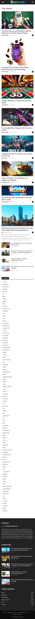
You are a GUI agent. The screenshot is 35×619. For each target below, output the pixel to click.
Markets (5, 428)
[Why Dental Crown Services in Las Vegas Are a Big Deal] (6, 268)
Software (5, 474)
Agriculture (6, 286)
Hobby (4, 381)
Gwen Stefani (6, 372)
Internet (5, 401)
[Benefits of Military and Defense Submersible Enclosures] (6, 261)
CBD (4, 318)
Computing (6, 323)
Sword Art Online (7, 486)
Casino (4, 316)
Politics (4, 459)
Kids (4, 408)
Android (5, 289)
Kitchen (5, 411)
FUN (4, 362)
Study (4, 481)
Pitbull (4, 457)
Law (4, 413)
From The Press (7, 360)
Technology (6, 491)
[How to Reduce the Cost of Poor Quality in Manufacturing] (6, 245)
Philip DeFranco (7, 454)
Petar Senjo (4, 158)
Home (3, 6)
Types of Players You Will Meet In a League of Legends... (15, 179)
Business (5, 306)
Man (4, 423)
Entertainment (6, 347)
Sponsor (5, 476)
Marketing (5, 425)
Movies (4, 437)
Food (4, 357)
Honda (4, 389)
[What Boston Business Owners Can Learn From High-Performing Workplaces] (17, 215)
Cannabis (5, 311)
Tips (4, 496)
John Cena (5, 406)
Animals (5, 291)
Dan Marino (6, 333)
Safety (4, 467)
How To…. (5, 391)
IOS (3, 403)
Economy (5, 340)
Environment (6, 350)
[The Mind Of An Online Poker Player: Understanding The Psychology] (17, 51)
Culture (5, 330)
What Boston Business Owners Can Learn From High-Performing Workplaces (17, 229)
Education (5, 342)
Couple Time (6, 328)
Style (4, 484)
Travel (4, 498)
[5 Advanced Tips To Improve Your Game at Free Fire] (17, 143)
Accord (4, 282)
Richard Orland (5, 71)
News (4, 447)
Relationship (6, 462)
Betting (5, 301)
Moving (5, 440)
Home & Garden (7, 386)
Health (4, 374)
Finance (5, 355)
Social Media (6, 472)
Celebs (4, 321)
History (4, 379)
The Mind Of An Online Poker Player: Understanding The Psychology (15, 68)
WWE (4, 508)
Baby (4, 296)
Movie (4, 435)
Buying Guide (6, 308)
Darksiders (5, 335)
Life (4, 418)
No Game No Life (7, 450)
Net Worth (5, 445)
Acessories (5, 284)
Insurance (5, 398)
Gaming (5, 369)
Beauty (4, 299)
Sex (3, 469)
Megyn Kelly (6, 433)
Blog (4, 304)
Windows (5, 506)
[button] (2, 2)
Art (3, 294)
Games (4, 367)
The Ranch (5, 493)
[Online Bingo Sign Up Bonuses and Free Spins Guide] (17, 191)
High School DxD (7, 377)
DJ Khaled (5, 338)
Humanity (5, 394)
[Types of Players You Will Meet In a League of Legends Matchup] (17, 168)
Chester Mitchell (5, 201)
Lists (4, 420)
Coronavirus (6, 325)
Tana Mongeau (7, 489)
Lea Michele (6, 416)
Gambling (5, 364)
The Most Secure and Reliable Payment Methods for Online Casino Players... (16, 32)
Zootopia (5, 510)
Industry (5, 396)
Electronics (6, 345)
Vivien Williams (5, 35)
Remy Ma (5, 464)
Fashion (5, 352)
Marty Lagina (6, 430)
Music (4, 442)
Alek (3, 232)
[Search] (32, 2)
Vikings (4, 503)
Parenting (5, 452)
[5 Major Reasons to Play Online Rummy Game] (17, 87)
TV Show (5, 501)
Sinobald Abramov (6, 182)
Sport (4, 479)
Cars (4, 313)
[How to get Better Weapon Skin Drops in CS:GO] (17, 117)
